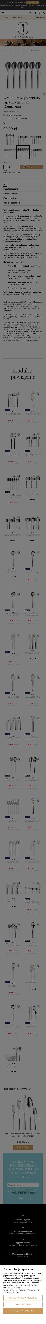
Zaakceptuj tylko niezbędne (23, 1298)
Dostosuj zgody (23, 1304)
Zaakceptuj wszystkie (23, 1311)
